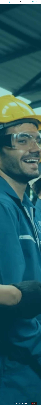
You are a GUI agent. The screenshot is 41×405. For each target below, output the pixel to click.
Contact (33, 1)
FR (36, 1)
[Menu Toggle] (20, 1)
